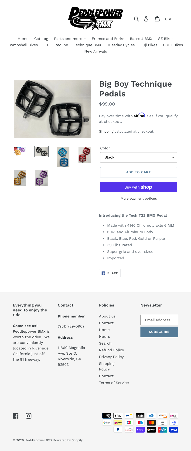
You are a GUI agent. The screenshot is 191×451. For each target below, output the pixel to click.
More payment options (139, 198)
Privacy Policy (111, 357)
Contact (106, 323)
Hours (104, 336)
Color (105, 148)
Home (104, 330)
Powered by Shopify (68, 440)
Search (105, 343)
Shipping (106, 131)
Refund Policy (111, 350)
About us (107, 316)
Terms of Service (114, 383)
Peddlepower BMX (38, 440)
